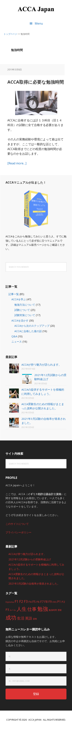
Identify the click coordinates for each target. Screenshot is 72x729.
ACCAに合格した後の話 (28, 331)
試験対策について (24, 315)
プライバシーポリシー (18, 532)
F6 (38, 602)
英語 (28, 618)
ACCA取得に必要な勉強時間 (35, 82)
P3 (7, 609)
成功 (11, 617)
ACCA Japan (36, 9)
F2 (21, 601)
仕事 (32, 609)
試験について (22, 310)
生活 (20, 618)
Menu (39, 23)
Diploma (10, 602)
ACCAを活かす (19, 320)
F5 (34, 601)
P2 (63, 602)
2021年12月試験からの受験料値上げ (29, 559)
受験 (60, 610)
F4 (30, 602)
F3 (26, 601)
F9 (50, 601)
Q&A (14, 336)
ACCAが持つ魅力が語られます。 (41, 364)
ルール (13, 610)
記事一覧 (13, 294)
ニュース (16, 341)
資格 (35, 618)
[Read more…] (16, 163)
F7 (42, 601)
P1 (59, 601)
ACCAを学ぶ (18, 299)
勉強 (42, 608)
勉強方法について (24, 304)
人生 (22, 608)
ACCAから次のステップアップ (31, 325)
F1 (16, 601)
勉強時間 (53, 610)
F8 (46, 601)
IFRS (54, 602)
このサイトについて (17, 524)
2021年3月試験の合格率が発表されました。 (34, 583)
